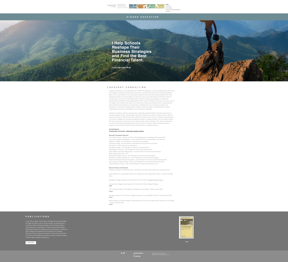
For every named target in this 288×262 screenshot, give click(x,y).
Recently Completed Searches (118, 135)
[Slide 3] (187, 241)
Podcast (164, 174)
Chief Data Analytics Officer (135, 131)
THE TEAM (168, 6)
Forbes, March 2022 (165, 195)
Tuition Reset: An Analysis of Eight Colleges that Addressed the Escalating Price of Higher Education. (46, 231)
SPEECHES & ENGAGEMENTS (172, 9)
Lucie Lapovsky (121, 4)
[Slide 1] (185, 241)
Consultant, (120, 6)
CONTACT (167, 11)
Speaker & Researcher (122, 7)
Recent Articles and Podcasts (118, 168)
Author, (124, 6)
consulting (113, 6)
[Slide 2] (186, 241)
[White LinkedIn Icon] (122, 253)
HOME (167, 4)
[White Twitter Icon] (124, 253)
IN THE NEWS (168, 8)
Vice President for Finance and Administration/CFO (151, 160)
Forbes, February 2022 (117, 202)
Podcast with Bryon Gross (155, 180)
